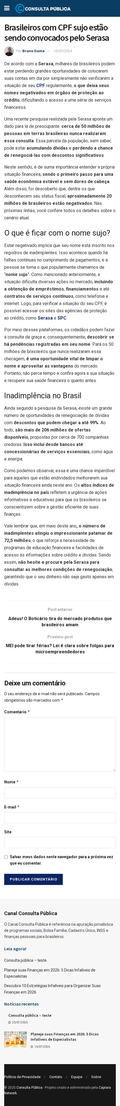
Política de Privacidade (22, 1077)
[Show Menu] (6, 8)
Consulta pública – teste (25, 960)
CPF (40, 85)
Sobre (96, 1077)
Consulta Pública (29, 1088)
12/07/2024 (63, 51)
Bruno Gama (33, 51)
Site (7, 832)
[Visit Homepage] (43, 8)
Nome (11, 781)
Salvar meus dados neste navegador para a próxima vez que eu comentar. (61, 860)
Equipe (76, 1077)
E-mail (12, 807)
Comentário (17, 711)
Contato (55, 1077)
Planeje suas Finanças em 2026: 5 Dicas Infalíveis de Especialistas (65, 1036)
